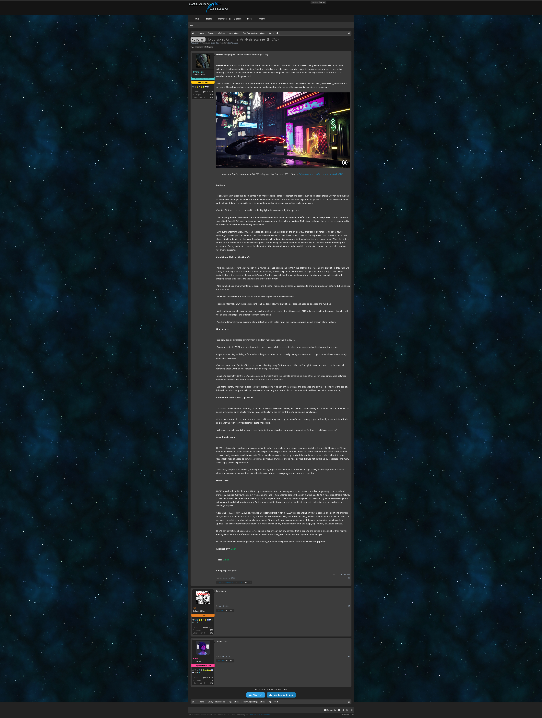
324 (211, 630)
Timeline (261, 18)
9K (217, 606)
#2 (349, 606)
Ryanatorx (223, 43)
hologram (209, 47)
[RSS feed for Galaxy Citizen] (351, 710)
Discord (238, 18)
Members (223, 18)
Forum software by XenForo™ (209, 714)
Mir (233, 582)
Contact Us (331, 710)
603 (211, 680)
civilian (199, 47)
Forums (208, 18)
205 (211, 94)
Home (196, 18)
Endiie (220, 582)
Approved (206, 43)
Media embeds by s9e (240, 714)
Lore (249, 18)
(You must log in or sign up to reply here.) (271, 689)
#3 (349, 656)
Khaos (218, 656)
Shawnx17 (227, 582)
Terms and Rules (347, 714)
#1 (349, 578)
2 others (241, 582)
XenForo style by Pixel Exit (260, 714)
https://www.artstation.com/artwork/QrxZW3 (321, 174)
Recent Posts (195, 25)
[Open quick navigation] (349, 33)
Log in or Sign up (318, 2)
